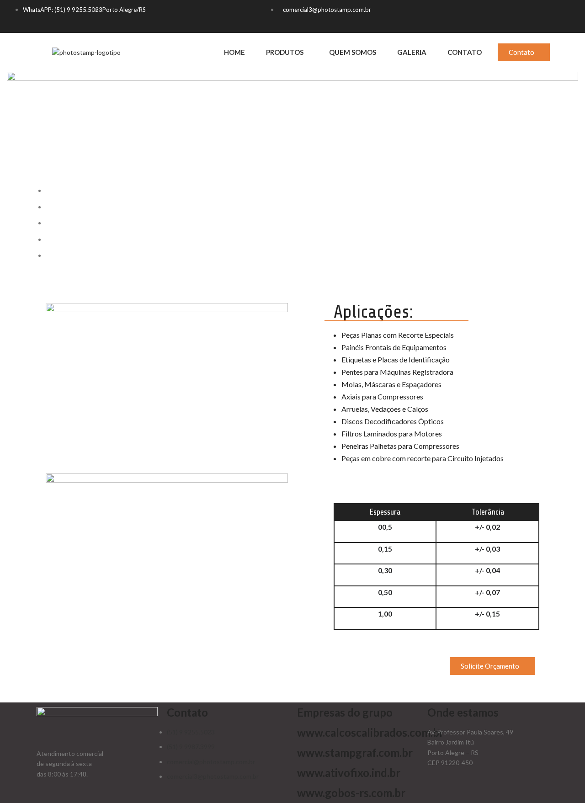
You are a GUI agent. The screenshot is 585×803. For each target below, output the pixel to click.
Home (234, 52)
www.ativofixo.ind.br (348, 772)
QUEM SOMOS (352, 52)
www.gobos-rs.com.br (351, 792)
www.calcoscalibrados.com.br (370, 732)
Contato (464, 52)
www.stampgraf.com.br (355, 752)
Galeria (411, 52)
